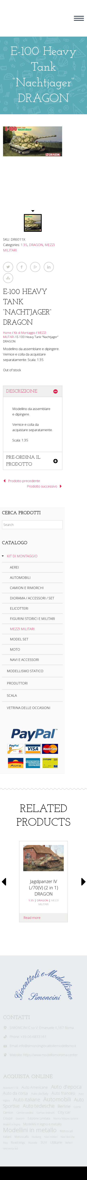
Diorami (20, 1118)
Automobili (57, 1099)
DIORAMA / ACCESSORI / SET (32, 598)
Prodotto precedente (24, 480)
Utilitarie (56, 1142)
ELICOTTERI (19, 608)
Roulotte (32, 1142)
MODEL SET (19, 639)
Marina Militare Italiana (65, 1118)
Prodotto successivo (42, 486)
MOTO (15, 649)
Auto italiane (26, 1099)
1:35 (24, 244)
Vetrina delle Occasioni (28, 707)
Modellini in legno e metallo (42, 1124)
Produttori (17, 683)
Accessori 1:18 (10, 1087)
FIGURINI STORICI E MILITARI (32, 618)
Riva (5, 1142)
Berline (64, 1106)
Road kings (18, 1142)
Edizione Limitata (39, 1118)
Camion (8, 1112)
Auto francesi (63, 1093)
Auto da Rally (39, 1093)
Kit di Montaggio (24, 333)
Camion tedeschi (46, 1112)
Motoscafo (22, 1137)
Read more (31, 917)
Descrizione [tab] (21, 391)
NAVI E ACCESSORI (24, 659)
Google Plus (35, 267)
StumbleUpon (8, 278)
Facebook (22, 267)
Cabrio (77, 1107)
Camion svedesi (24, 1112)
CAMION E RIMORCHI (27, 587)
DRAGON (36, 244)
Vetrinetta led (10, 1148)
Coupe (8, 1118)
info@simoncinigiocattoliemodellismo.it (47, 1045)
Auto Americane (34, 1087)
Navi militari (50, 1137)
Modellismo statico (25, 671)
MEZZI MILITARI (22, 629)
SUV (44, 1142)
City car (64, 1112)
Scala (12, 695)
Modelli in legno (11, 1124)
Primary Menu (79, 18)
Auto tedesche (38, 1106)
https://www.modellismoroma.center (50, 1054)
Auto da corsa (15, 1093)
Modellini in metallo (30, 1130)
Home (7, 333)
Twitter (8, 267)
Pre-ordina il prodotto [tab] (23, 461)
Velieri (68, 1142)
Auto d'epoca (66, 1086)
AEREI (14, 567)
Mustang (36, 1137)
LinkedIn (49, 267)
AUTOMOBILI (20, 577)
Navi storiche (68, 1137)
